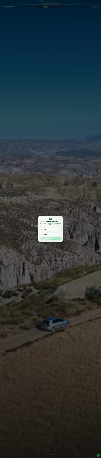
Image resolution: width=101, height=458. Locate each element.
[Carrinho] (98, 7)
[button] (50, 3)
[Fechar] (99, 3)
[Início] (37, 7)
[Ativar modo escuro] (93, 7)
